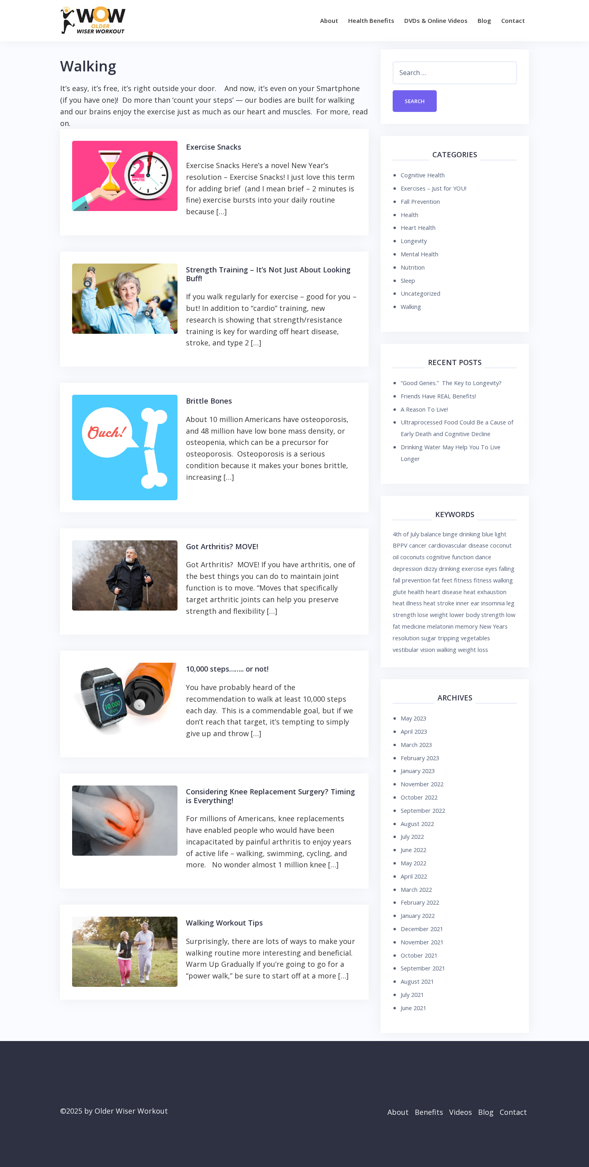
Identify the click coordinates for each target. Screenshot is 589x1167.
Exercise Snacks (213, 147)
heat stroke (439, 603)
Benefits (429, 1112)
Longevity (414, 241)
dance (483, 557)
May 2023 (413, 718)
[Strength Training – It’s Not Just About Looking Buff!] (125, 297)
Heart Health (418, 227)
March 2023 (416, 745)
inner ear (468, 603)
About (329, 20)
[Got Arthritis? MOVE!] (125, 574)
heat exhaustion (485, 592)
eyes (491, 568)
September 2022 (423, 810)
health (416, 592)
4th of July (406, 534)
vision (427, 649)
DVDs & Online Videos (436, 20)
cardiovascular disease (458, 545)
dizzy (430, 568)
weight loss (473, 649)
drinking (449, 568)
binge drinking (461, 534)
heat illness (407, 603)
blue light (494, 534)
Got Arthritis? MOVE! (222, 546)
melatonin (440, 626)
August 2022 (417, 824)
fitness (463, 580)
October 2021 (419, 955)
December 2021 (422, 929)
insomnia (493, 603)
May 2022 (413, 863)
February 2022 (420, 902)
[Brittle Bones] (125, 446)
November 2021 (422, 942)
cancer (418, 545)
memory (466, 626)
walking (446, 649)
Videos (460, 1112)
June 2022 (413, 850)
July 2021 (412, 994)
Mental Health (419, 254)
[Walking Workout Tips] (125, 951)
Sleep (408, 280)
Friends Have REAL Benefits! (438, 396)
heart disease (444, 592)
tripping (448, 638)
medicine (414, 626)
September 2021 (423, 968)
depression (407, 568)
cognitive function (450, 557)
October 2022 (419, 797)
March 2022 (416, 889)
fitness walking (493, 580)
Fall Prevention (420, 201)
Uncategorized (420, 293)
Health (409, 215)
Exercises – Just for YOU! (433, 188)
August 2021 (417, 981)
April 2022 (414, 876)
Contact (513, 20)
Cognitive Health (423, 175)
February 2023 (420, 758)
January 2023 (418, 771)
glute (399, 592)
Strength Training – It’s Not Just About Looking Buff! (268, 274)
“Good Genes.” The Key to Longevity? (451, 383)
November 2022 (422, 784)
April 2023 (414, 731)
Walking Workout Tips (224, 923)
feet (447, 580)
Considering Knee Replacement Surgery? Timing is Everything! (270, 796)
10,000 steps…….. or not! (227, 669)
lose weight (433, 615)
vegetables (475, 638)
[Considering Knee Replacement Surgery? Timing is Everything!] (125, 819)
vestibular (406, 649)
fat (436, 580)
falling (506, 568)
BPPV (400, 545)
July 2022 (412, 836)
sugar (428, 638)
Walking (411, 306)
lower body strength (477, 615)
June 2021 (413, 1008)
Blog (484, 20)
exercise (473, 568)
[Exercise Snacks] (125, 175)
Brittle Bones (209, 401)
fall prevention (412, 580)
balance (431, 534)
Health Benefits (371, 20)
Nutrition (413, 267)
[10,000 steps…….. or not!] (125, 698)
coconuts (412, 557)
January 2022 (418, 915)
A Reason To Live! (424, 409)
